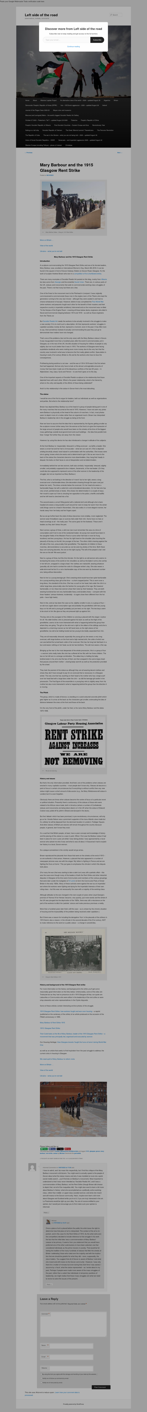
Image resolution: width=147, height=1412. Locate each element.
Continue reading (73, 46)
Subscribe (97, 40)
